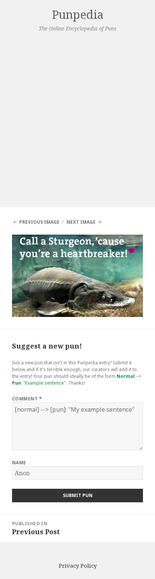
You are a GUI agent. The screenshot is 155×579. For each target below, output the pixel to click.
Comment (27, 399)
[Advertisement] (77, 118)
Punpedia (77, 14)
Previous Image (39, 222)
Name (19, 462)
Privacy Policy (78, 565)
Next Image (81, 222)
